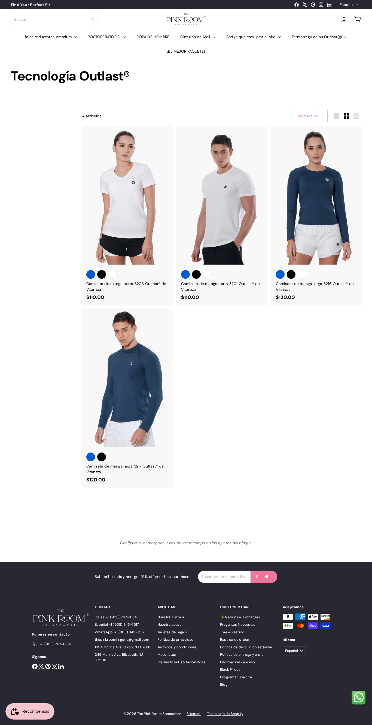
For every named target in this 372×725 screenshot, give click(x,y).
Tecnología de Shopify (225, 713)
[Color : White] (112, 274)
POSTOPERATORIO (104, 36)
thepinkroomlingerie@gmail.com (122, 639)
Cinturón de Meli (195, 36)
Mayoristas (166, 654)
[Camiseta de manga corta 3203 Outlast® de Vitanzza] (127, 216)
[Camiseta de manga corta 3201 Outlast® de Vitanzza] (222, 216)
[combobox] (54, 19)
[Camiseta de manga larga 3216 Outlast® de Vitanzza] (316, 216)
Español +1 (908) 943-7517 (117, 624)
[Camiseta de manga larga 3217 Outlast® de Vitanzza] (127, 398)
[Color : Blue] (90, 274)
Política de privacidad (175, 639)
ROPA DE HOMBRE (152, 36)
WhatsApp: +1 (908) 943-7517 (120, 632)
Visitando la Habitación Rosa (181, 662)
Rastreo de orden (234, 639)
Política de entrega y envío (242, 654)
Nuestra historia (170, 617)
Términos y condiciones (177, 647)
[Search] (93, 19)
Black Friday (230, 669)
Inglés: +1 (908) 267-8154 (116, 617)
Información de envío (237, 662)
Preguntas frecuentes (237, 624)
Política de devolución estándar (246, 647)
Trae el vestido (232, 632)
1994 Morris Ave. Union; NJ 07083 (123, 647)
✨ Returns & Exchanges (240, 617)
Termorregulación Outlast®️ (317, 36)
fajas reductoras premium (49, 36)
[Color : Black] (101, 274)
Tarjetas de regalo (172, 632)
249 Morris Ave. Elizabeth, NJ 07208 (119, 657)
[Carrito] (357, 19)
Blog (223, 684)
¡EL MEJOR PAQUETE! (186, 51)
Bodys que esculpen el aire (251, 36)
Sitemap (193, 713)
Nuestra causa (169, 624)
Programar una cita (236, 677)
